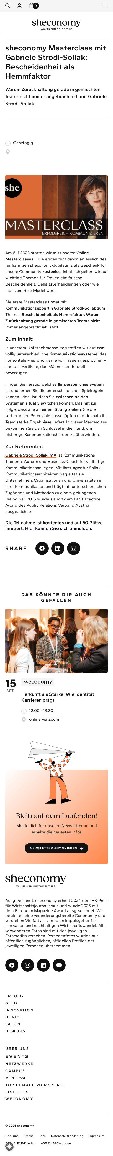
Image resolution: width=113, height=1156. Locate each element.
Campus (15, 1071)
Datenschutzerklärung (67, 1136)
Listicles (17, 1092)
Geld (11, 1003)
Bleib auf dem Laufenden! (56, 816)
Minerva (15, 1078)
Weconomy (19, 1099)
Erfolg (14, 996)
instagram (27, 965)
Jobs (42, 1136)
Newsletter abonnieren (54, 848)
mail (73, 548)
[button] (9, 1146)
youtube (59, 965)
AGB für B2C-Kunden (56, 1143)
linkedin (57, 548)
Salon (13, 1024)
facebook (42, 548)
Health (14, 1017)
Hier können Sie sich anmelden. (58, 528)
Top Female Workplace (35, 1085)
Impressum (96, 1136)
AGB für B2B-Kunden (20, 1143)
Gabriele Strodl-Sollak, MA (30, 455)
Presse (29, 1136)
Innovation (19, 1010)
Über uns (17, 1048)
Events (17, 1056)
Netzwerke (19, 1064)
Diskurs (15, 1031)
